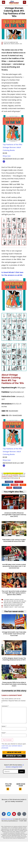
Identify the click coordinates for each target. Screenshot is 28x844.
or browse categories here (15, 766)
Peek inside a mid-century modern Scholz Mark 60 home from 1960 (14, 540)
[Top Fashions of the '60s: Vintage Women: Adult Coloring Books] (13, 142)
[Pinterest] (14, 814)
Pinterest (10, 476)
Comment (5, 706)
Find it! (21, 771)
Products (12, 599)
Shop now (7, 156)
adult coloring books (14, 602)
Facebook (4, 476)
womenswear (19, 604)
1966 (22, 601)
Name (4, 726)
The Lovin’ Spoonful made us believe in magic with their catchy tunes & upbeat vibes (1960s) (14, 593)
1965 (20, 601)
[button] (3, 2)
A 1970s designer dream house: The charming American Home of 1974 (14, 659)
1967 (25, 601)
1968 (5, 602)
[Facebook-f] (4, 814)
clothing (22, 602)
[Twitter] (9, 814)
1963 (15, 601)
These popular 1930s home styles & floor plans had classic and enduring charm (14, 684)
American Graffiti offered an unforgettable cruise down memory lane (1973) (14, 514)
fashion (5, 604)
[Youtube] (24, 814)
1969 (7, 602)
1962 (12, 601)
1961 (10, 601)
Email (4, 732)
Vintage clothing (19, 599)
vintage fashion (12, 604)
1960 (8, 601)
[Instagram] (19, 814)
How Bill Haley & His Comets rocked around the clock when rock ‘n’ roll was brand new (14, 566)
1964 (17, 601)
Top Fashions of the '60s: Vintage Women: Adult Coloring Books (12, 147)
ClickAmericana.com (7, 819)
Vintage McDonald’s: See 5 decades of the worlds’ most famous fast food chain (14, 633)
